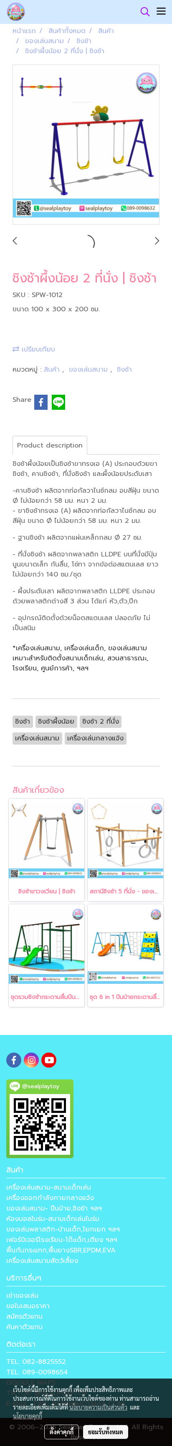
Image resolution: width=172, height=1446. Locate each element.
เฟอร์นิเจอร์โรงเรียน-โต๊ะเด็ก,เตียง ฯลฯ (61, 1240)
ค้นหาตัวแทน (24, 1327)
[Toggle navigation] (161, 12)
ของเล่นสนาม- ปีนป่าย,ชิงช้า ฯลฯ (54, 1208)
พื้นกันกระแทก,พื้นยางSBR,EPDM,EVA (61, 1250)
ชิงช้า (124, 370)
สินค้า (53, 370)
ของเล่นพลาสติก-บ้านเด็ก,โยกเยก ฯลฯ (63, 1229)
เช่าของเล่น (22, 1296)
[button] (142, 11)
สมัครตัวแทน (24, 1316)
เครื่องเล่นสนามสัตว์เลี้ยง (42, 1261)
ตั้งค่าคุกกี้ (61, 1432)
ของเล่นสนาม (89, 370)
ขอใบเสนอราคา (28, 1306)
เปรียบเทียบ (37, 349)
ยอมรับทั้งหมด (105, 1432)
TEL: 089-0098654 (37, 1372)
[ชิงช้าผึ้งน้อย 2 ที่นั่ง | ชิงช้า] (86, 145)
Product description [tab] (50, 445)
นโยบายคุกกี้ (27, 1416)
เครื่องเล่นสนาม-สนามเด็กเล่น (48, 1187)
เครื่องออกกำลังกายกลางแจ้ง (50, 1198)
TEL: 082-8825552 (36, 1362)
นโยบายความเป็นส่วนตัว (98, 1407)
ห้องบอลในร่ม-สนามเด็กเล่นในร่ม (52, 1219)
